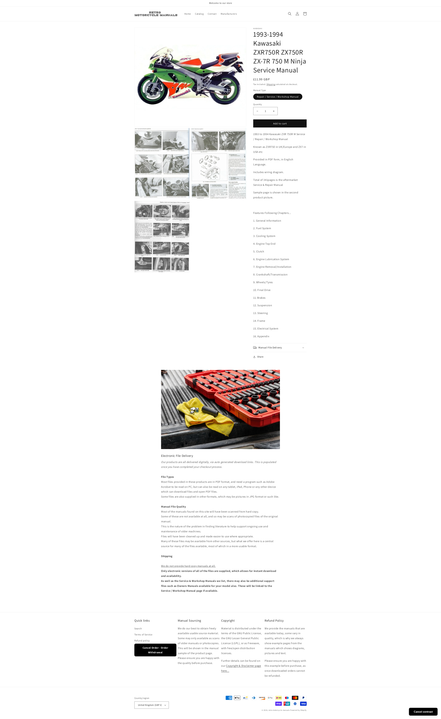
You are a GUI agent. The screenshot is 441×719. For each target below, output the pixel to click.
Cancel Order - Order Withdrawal (155, 650)
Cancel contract (423, 711)
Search (138, 628)
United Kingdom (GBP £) (150, 705)
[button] (290, 14)
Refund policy (142, 640)
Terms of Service (143, 634)
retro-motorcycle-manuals (279, 710)
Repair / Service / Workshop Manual (278, 96)
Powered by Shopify (298, 710)
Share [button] (260, 356)
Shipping (270, 84)
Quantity (257, 104)
